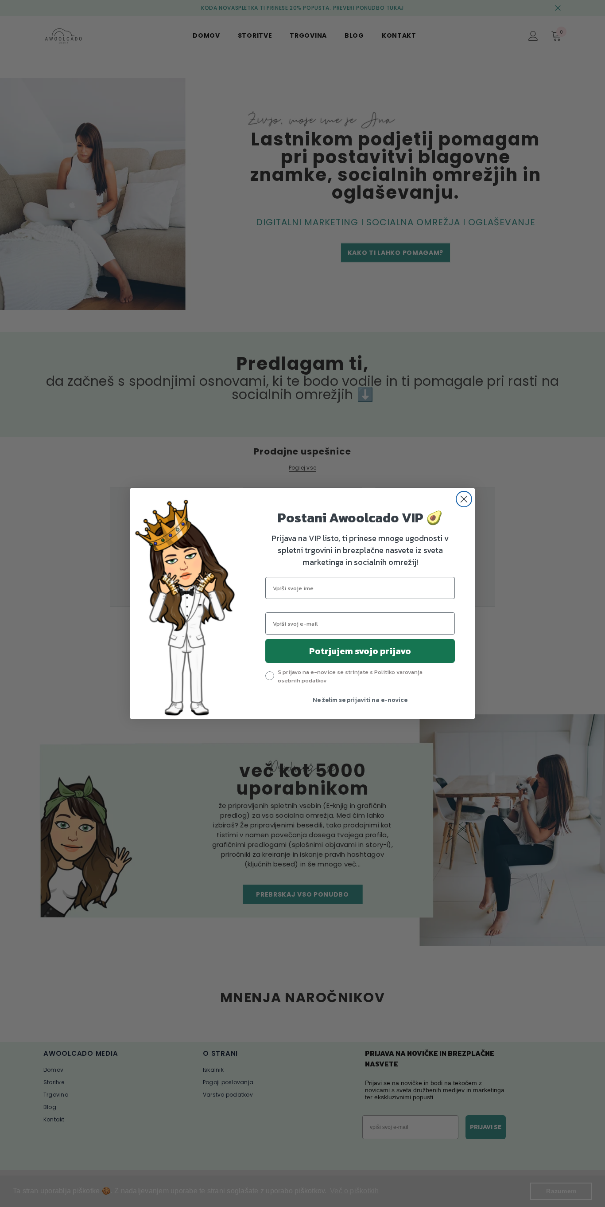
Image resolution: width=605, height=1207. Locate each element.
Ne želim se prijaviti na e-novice (360, 700)
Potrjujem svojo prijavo (360, 651)
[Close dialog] (464, 499)
